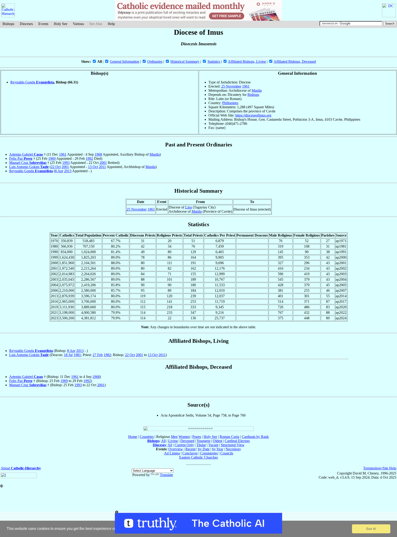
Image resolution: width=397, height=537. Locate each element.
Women (184, 437)
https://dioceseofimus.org (253, 115)
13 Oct (93, 167)
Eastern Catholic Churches (198, 457)
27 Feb (98, 355)
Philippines (230, 103)
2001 (103, 163)
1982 (107, 355)
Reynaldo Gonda (32, 82)
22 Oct (56, 167)
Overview (175, 449)
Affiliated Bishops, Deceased (295, 61)
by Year (217, 449)
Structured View (232, 445)
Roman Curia (229, 437)
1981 (77, 355)
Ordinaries (154, 61)
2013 (67, 171)
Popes (196, 437)
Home (132, 437)
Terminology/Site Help (379, 468)
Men (174, 437)
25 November (231, 86)
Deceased (187, 441)
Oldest (217, 441)
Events (43, 24)
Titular (201, 445)
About (21, 468)
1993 (66, 163)
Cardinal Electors (237, 441)
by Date (204, 449)
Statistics (213, 61)
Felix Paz (20, 158)
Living (173, 441)
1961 (246, 86)
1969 (52, 158)
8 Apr (59, 171)
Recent (190, 449)
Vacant (213, 445)
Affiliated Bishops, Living (247, 61)
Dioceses (26, 24)
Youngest (203, 441)
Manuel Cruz (27, 163)
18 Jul (68, 355)
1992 (89, 158)
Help (111, 24)
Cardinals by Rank (255, 437)
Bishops (8, 24)
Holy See (60, 24)
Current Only (184, 445)
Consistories (209, 453)
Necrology (233, 449)
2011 (102, 167)
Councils (226, 453)
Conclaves (190, 453)
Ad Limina (172, 453)
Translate (166, 475)
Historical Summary (184, 61)
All (163, 441)
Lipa (188, 207)
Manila (257, 90)
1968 (98, 154)
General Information (124, 61)
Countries (147, 437)
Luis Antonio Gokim (29, 167)
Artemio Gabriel (26, 154)
